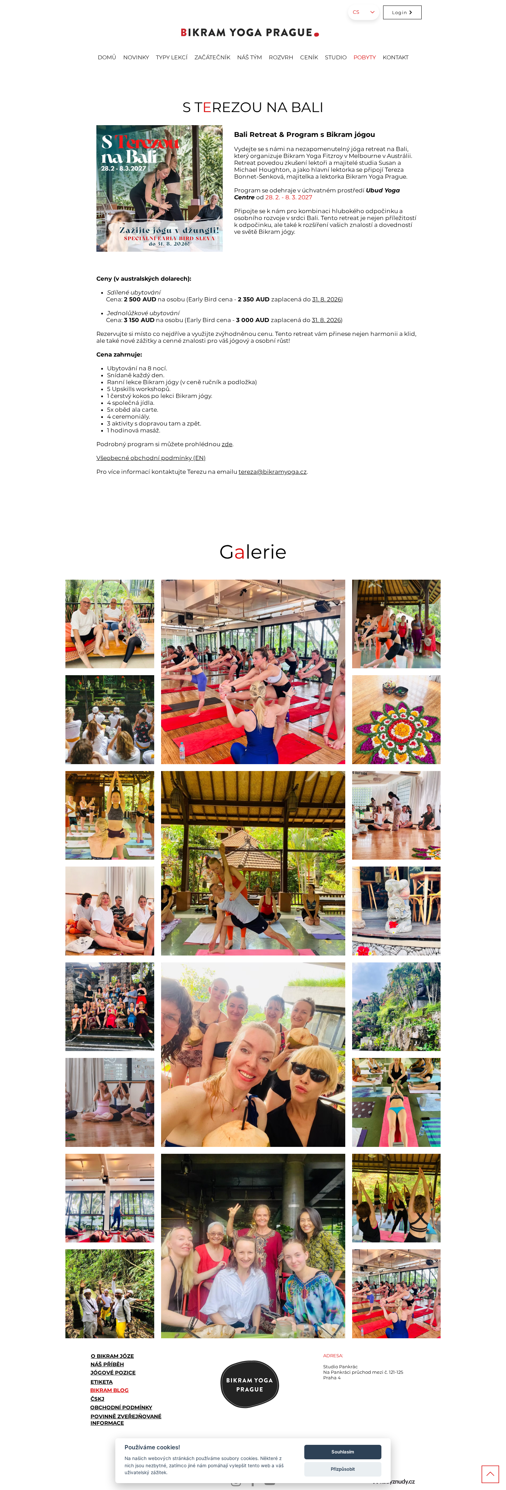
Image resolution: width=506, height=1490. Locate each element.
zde (227, 444)
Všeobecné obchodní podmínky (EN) (151, 457)
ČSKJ (97, 1399)
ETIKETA (102, 1382)
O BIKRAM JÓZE (112, 1356)
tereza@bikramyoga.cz (273, 471)
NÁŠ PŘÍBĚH (107, 1364)
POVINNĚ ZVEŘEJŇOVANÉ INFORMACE (126, 1419)
